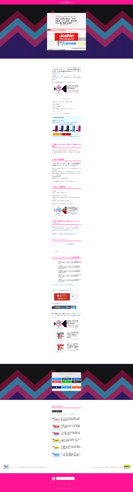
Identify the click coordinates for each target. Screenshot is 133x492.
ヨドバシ (54, 136)
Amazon (57, 134)
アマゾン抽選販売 (60, 120)
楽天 (66, 134)
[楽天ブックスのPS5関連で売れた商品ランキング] (66, 297)
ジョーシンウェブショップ (65, 414)
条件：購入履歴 (56, 104)
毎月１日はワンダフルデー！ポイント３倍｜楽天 (65, 122)
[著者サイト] (56, 387)
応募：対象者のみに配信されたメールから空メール (64, 108)
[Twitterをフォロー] (66, 387)
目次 (64, 98)
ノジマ (58, 136)
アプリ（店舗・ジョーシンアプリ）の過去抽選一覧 (62, 284)
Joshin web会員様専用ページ (70, 233)
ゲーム (54, 411)
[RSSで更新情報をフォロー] (76, 387)
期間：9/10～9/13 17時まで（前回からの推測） (63, 101)
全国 (73, 414)
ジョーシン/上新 (56, 414)
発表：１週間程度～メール (58, 106)
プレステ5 (59, 411)
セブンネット (64, 136)
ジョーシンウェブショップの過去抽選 (61, 113)
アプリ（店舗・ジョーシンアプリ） (64, 75)
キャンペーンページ (57, 111)
